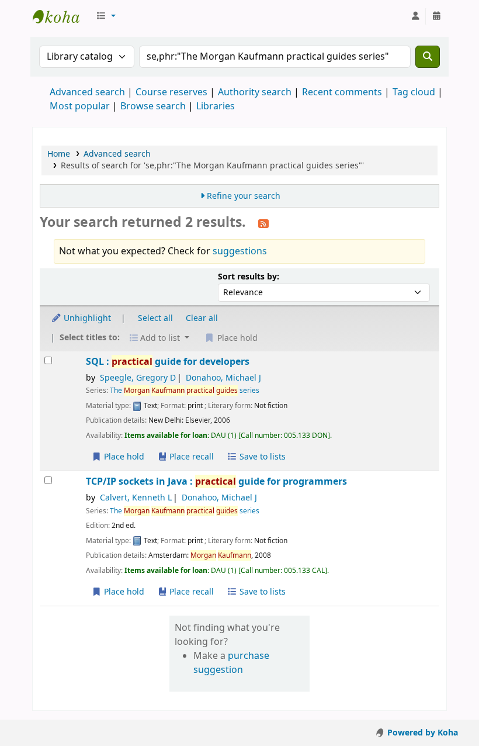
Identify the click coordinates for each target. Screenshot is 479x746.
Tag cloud (414, 92)
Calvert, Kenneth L (136, 498)
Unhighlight (86, 318)
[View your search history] (436, 16)
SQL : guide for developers (167, 361)
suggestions (240, 251)
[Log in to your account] (415, 16)
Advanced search (87, 92)
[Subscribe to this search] (263, 223)
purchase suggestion (231, 663)
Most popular (80, 106)
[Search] (427, 57)
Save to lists (261, 457)
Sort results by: (248, 277)
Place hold (123, 457)
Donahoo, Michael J (223, 378)
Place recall (190, 457)
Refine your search (243, 196)
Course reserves (171, 92)
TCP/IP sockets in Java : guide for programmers (216, 481)
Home (58, 154)
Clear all (202, 318)
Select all (155, 318)
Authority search (254, 92)
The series (184, 390)
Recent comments (342, 92)
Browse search (153, 106)
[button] (105, 16)
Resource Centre (62, 16)
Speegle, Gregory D (138, 378)
